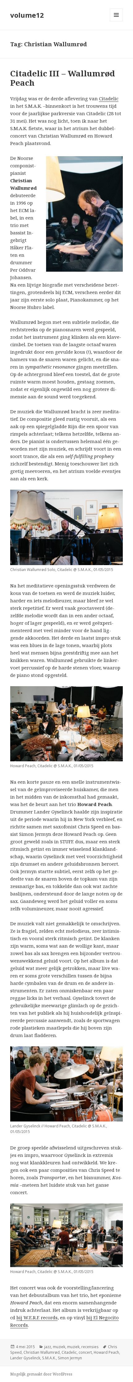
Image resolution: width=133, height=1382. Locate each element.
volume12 (27, 15)
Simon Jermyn (70, 1358)
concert (85, 1352)
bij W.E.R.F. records (37, 1317)
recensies (90, 1346)
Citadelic (108, 98)
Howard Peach (106, 1352)
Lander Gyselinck (25, 1358)
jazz (47, 1346)
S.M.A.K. (49, 1358)
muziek (59, 1346)
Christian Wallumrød (42, 1352)
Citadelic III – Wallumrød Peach (62, 78)
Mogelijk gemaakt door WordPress (41, 1374)
